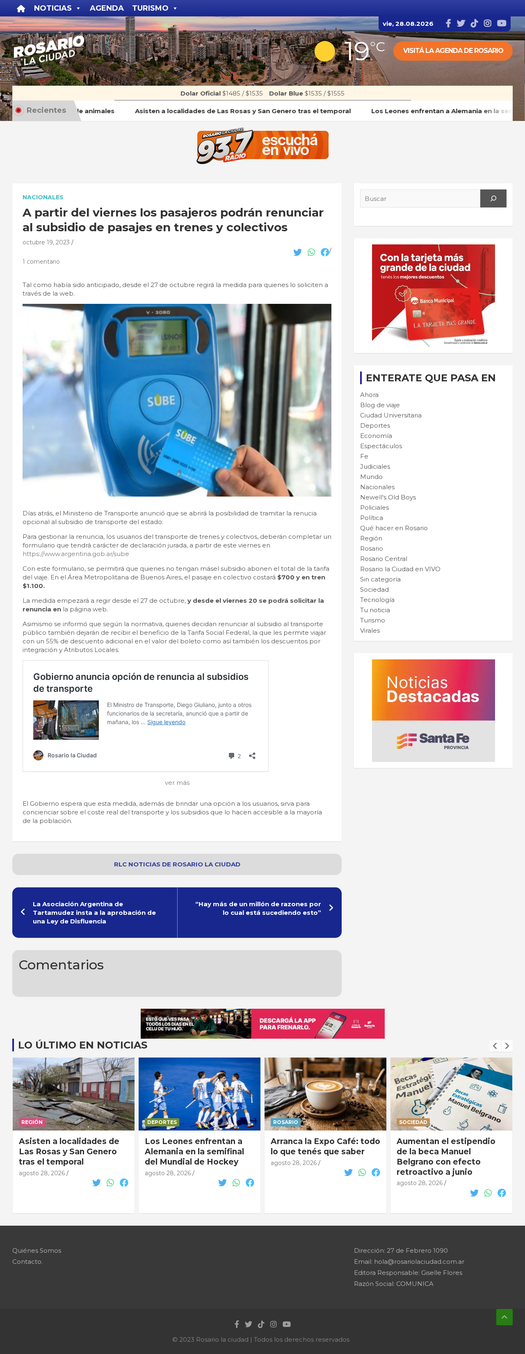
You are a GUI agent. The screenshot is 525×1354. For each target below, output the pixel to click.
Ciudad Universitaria (391, 415)
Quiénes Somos (36, 1250)
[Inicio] (21, 8)
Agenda (107, 8)
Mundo (371, 477)
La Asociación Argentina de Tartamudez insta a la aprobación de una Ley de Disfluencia (94, 912)
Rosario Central (383, 559)
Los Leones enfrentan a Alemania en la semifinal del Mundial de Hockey (68, 1151)
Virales (370, 630)
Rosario (371, 548)
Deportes (375, 425)
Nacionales (43, 197)
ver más (177, 782)
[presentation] (495, 1046)
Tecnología (377, 600)
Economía (376, 436)
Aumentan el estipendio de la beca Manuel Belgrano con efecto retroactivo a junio (320, 1156)
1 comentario (41, 261)
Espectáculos (381, 446)
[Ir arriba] (504, 1317)
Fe (364, 456)
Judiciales (375, 466)
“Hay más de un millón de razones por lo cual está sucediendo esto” (258, 908)
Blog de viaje (380, 405)
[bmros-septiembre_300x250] (433, 249)
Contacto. (27, 1261)
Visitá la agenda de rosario (453, 51)
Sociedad (374, 589)
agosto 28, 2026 (42, 1173)
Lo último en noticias (82, 1045)
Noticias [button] (53, 8)
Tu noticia (375, 610)
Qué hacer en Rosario (394, 528)
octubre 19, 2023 (46, 242)
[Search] (493, 198)
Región (371, 538)
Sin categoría (380, 579)
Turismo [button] (150, 8)
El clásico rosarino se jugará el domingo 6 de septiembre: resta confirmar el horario (443, 1156)
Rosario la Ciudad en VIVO (400, 569)
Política (371, 518)
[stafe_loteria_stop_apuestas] (263, 1013)
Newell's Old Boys (388, 497)
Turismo (372, 620)
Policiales (374, 507)
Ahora (369, 395)
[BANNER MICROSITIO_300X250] (433, 664)
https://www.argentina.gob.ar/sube (76, 554)
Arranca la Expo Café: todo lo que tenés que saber (199, 1146)
